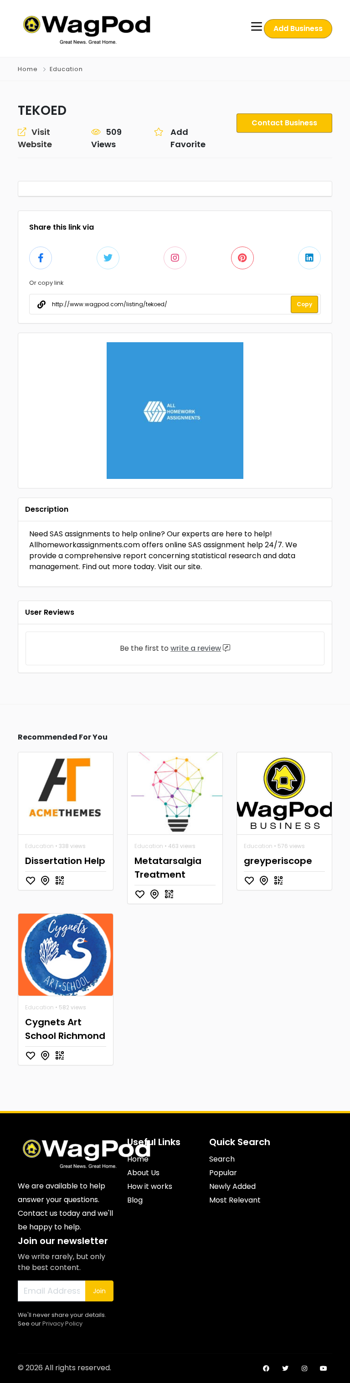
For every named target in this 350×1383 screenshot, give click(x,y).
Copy (304, 304)
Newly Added (232, 1186)
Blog (135, 1200)
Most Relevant (235, 1200)
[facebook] (266, 1368)
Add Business (298, 28)
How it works (149, 1186)
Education (66, 69)
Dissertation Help (65, 860)
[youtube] (323, 1368)
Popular (223, 1172)
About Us (143, 1172)
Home (28, 69)
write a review (195, 648)
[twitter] (285, 1368)
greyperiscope (278, 860)
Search (222, 1159)
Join (99, 1291)
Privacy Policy (62, 1323)
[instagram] (304, 1368)
